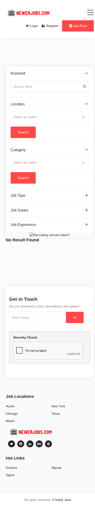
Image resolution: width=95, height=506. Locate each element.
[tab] (50, 73)
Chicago (12, 413)
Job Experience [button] (23, 225)
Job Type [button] (18, 195)
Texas (55, 413)
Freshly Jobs (61, 500)
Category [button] (18, 150)
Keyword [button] (18, 73)
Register (52, 26)
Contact (11, 467)
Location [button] (18, 104)
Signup (56, 467)
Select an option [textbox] (25, 117)
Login (34, 26)
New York (58, 406)
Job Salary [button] (19, 210)
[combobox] (50, 117)
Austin (10, 406)
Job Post (80, 26)
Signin (10, 475)
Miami (10, 421)
